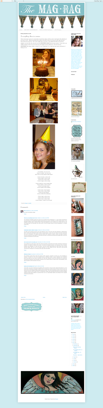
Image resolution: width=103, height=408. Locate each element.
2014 (73, 337)
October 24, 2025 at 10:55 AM (43, 230)
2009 (73, 365)
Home (21, 29)
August (74, 357)
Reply (25, 214)
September (75, 345)
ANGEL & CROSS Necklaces (46, 29)
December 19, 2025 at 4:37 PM (37, 254)
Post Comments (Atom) (30, 299)
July (74, 358)
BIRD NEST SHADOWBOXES (30, 29)
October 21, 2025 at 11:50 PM (43, 217)
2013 (73, 339)
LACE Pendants (57, 29)
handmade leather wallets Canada (31, 230)
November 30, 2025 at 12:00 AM (44, 242)
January (75, 361)
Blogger (56, 399)
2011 (73, 342)
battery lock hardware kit (29, 266)
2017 (73, 334)
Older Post (65, 297)
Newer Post (23, 297)
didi (24, 210)
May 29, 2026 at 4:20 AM (39, 266)
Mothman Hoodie (27, 254)
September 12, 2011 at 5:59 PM (32, 210)
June (74, 360)
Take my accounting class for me (30, 217)
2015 (73, 336)
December (75, 344)
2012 (73, 340)
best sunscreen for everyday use (30, 242)
